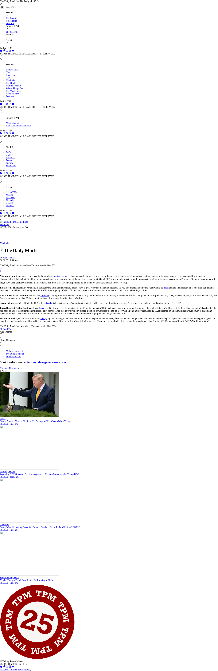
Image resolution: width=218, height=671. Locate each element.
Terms (9, 160)
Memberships (12, 123)
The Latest (11, 18)
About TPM (11, 192)
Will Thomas (9, 257)
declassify (48, 303)
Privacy (9, 163)
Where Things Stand (15, 88)
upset (166, 287)
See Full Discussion (15, 353)
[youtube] (13, 51)
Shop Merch (11, 31)
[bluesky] (1, 51)
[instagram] (10, 51)
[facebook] (4, 51)
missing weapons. (61, 276)
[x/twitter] (7, 51)
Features (10, 96)
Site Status (11, 165)
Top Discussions (13, 356)
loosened (44, 295)
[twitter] (7, 667)
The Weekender (13, 91)
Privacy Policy (24, 669)
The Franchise (12, 93)
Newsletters (11, 21)
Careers (9, 203)
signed (41, 308)
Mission (9, 195)
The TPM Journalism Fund (18, 125)
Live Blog (10, 75)
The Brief (10, 83)
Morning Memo (13, 85)
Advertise (10, 157)
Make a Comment (14, 351)
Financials (10, 200)
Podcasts (10, 23)
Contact (9, 155)
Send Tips (4, 224)
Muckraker (11, 80)
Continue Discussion (10, 368)
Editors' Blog (12, 69)
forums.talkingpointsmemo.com (46, 362)
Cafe (8, 77)
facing (43, 318)
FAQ (8, 152)
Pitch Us (10, 205)
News (8, 72)
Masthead (10, 197)
